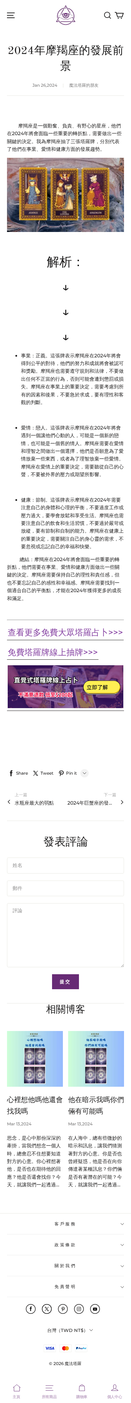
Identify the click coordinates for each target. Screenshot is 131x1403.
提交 (66, 981)
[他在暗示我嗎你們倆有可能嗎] (96, 1059)
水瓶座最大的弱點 (34, 803)
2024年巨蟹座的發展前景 (91, 803)
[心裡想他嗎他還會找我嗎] (35, 1059)
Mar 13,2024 (19, 1123)
